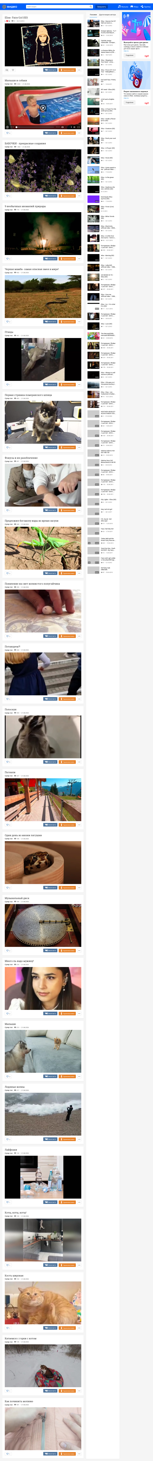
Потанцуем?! (12, 646)
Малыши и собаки (16, 80)
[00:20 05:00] (43, 44)
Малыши (10, 1024)
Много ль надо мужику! (19, 961)
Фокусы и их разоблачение (21, 457)
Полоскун (10, 709)
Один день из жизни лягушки (23, 835)
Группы (147, 6)
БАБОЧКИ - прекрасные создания (25, 143)
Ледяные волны (15, 1086)
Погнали (10, 772)
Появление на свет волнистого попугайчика (32, 583)
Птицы (9, 332)
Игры (135, 6)
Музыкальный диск (17, 898)
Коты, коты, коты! (15, 1212)
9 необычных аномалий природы (25, 206)
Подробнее (129, 55)
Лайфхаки (11, 1149)
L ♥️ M (7, 21)
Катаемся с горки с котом (20, 1338)
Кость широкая (14, 1275)
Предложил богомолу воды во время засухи (31, 520)
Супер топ (9, 84)
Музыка (124, 6)
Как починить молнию (19, 1401)
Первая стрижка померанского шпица (28, 395)
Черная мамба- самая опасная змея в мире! (32, 269)
